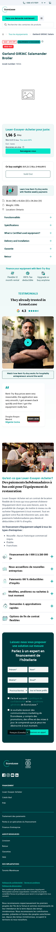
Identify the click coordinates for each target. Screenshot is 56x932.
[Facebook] (3, 775)
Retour (5, 846)
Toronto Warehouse (10, 870)
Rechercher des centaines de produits (24, 24)
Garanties (6, 851)
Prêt (4, 803)
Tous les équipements (18, 34)
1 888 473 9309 (32, 2)
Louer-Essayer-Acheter (12, 792)
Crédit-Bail (7, 797)
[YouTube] (12, 775)
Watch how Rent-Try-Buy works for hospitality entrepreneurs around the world (28, 375)
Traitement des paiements (13, 816)
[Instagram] (8, 775)
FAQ (4, 857)
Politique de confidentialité (12, 882)
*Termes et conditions (32, 882)
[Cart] (50, 2)
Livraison (6, 840)
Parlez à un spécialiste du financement (19, 821)
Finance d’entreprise (11, 827)
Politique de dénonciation (12, 886)
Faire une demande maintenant (20, 18)
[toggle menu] (41, 18)
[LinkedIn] (16, 775)
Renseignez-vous (28, 151)
